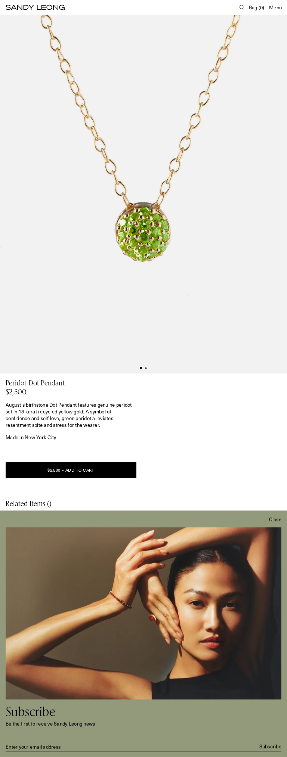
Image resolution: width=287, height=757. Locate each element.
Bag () (257, 7)
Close (275, 519)
